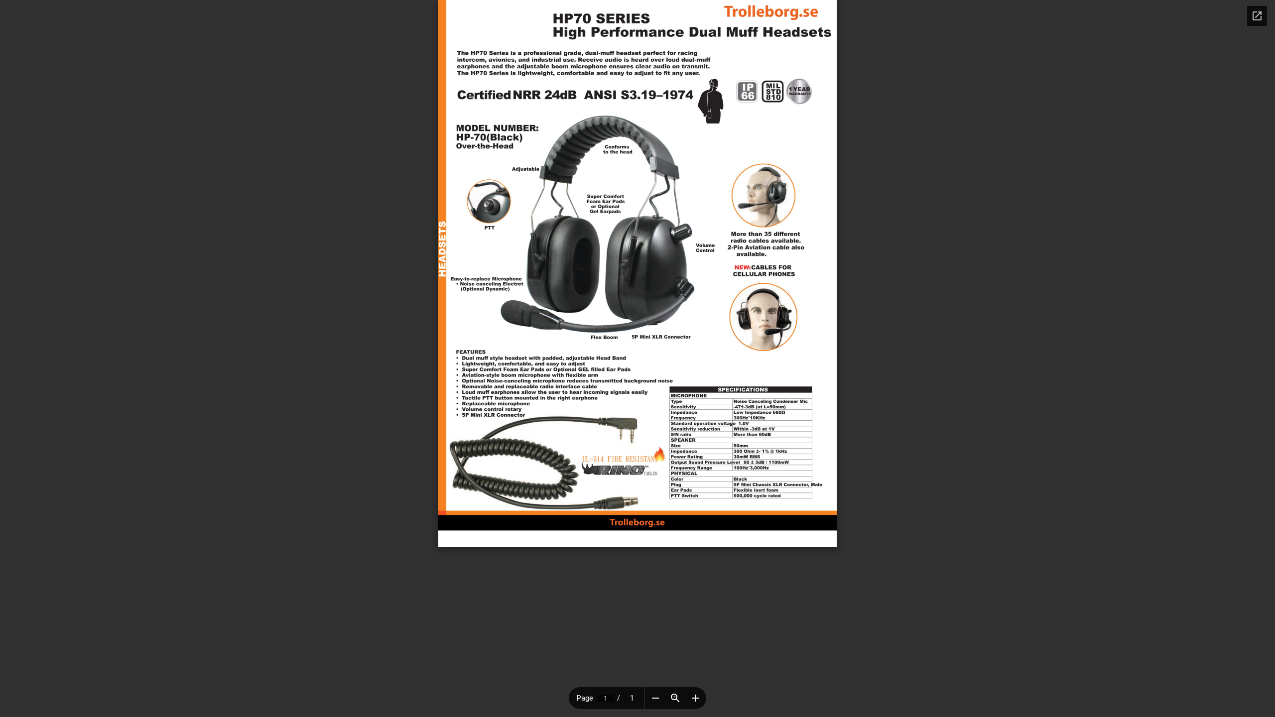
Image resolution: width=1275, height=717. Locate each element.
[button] (655, 698)
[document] (637, 273)
